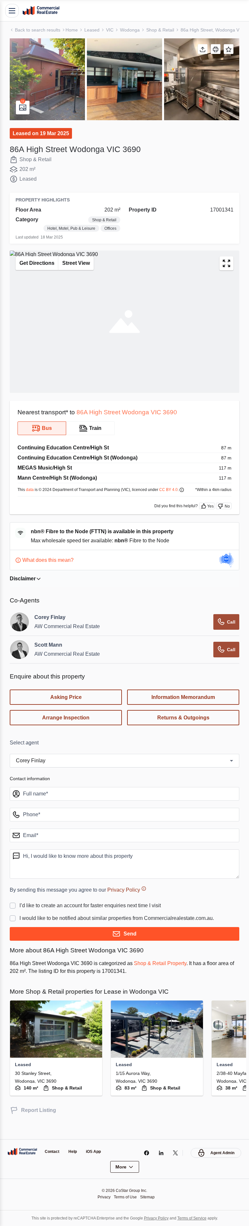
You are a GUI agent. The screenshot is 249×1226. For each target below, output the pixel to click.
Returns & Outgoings (183, 730)
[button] (47, 79)
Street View (80, 271)
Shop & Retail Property (173, 976)
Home (74, 29)
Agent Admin (221, 1152)
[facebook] (144, 1153)
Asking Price (66, 710)
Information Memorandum (183, 710)
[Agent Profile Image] (19, 634)
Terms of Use (125, 1196)
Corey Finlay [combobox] (31, 773)
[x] (174, 1153)
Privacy (102, 1196)
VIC (112, 29)
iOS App (96, 1151)
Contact (53, 1151)
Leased (94, 29)
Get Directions (38, 271)
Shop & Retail (164, 29)
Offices (109, 237)
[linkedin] (159, 1153)
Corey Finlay (50, 630)
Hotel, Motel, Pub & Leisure (91, 228)
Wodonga (132, 29)
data (31, 498)
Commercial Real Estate (40, 11)
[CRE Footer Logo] (22, 1151)
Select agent (26, 755)
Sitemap (149, 1196)
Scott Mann (49, 657)
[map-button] (226, 272)
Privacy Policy (133, 902)
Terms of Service (196, 1218)
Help (74, 1151)
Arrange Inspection (66, 730)
